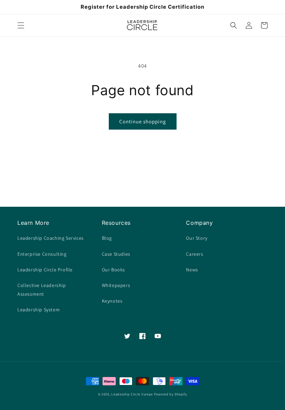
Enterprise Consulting (42, 254)
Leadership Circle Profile (45, 269)
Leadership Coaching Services (50, 238)
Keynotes (112, 301)
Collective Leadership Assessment (41, 289)
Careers (194, 254)
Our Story (196, 238)
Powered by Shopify (170, 394)
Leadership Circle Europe (132, 394)
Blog (107, 238)
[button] (20, 25)
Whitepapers (116, 285)
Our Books (113, 269)
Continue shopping (142, 121)
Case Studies (116, 254)
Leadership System (38, 309)
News (192, 269)
